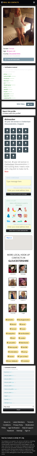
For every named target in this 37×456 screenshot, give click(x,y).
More (6, 171)
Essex (23, 329)
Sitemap (19, 431)
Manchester (24, 343)
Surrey (24, 352)
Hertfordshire (24, 333)
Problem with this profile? (12, 112)
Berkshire (10, 320)
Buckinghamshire (24, 320)
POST (18, 410)
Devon (23, 324)
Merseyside (13, 347)
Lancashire (11, 343)
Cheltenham (9, 164)
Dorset (13, 329)
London (22, 338)
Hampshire (11, 333)
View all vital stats (13, 59)
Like (30, 104)
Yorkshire (25, 361)
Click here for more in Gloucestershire (11, 56)
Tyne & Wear (23, 356)
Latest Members (19, 422)
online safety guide (11, 452)
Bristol (13, 324)
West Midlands (12, 361)
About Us (7, 422)
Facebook (10, 431)
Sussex (11, 356)
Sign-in (27, 431)
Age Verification (14, 428)
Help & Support (27, 428)
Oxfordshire (13, 352)
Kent (13, 338)
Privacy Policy (18, 425)
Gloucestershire (14, 54)
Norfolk (24, 347)
